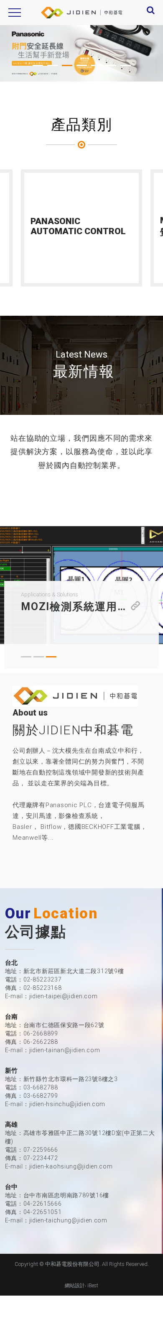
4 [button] (81, 66)
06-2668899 (40, 1033)
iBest (92, 1285)
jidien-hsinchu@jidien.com (67, 1104)
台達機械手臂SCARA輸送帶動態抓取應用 (82, 607)
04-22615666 (42, 1203)
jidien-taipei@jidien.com (63, 996)
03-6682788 (40, 1087)
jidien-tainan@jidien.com (64, 1050)
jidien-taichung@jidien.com (68, 1220)
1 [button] (38, 66)
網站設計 (75, 1285)
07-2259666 (40, 1149)
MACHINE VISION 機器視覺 (82, 226)
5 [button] (96, 66)
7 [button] (125, 66)
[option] (81, 53)
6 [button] (111, 66)
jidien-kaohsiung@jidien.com (71, 1166)
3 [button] (67, 66)
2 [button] (52, 66)
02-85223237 (42, 979)
